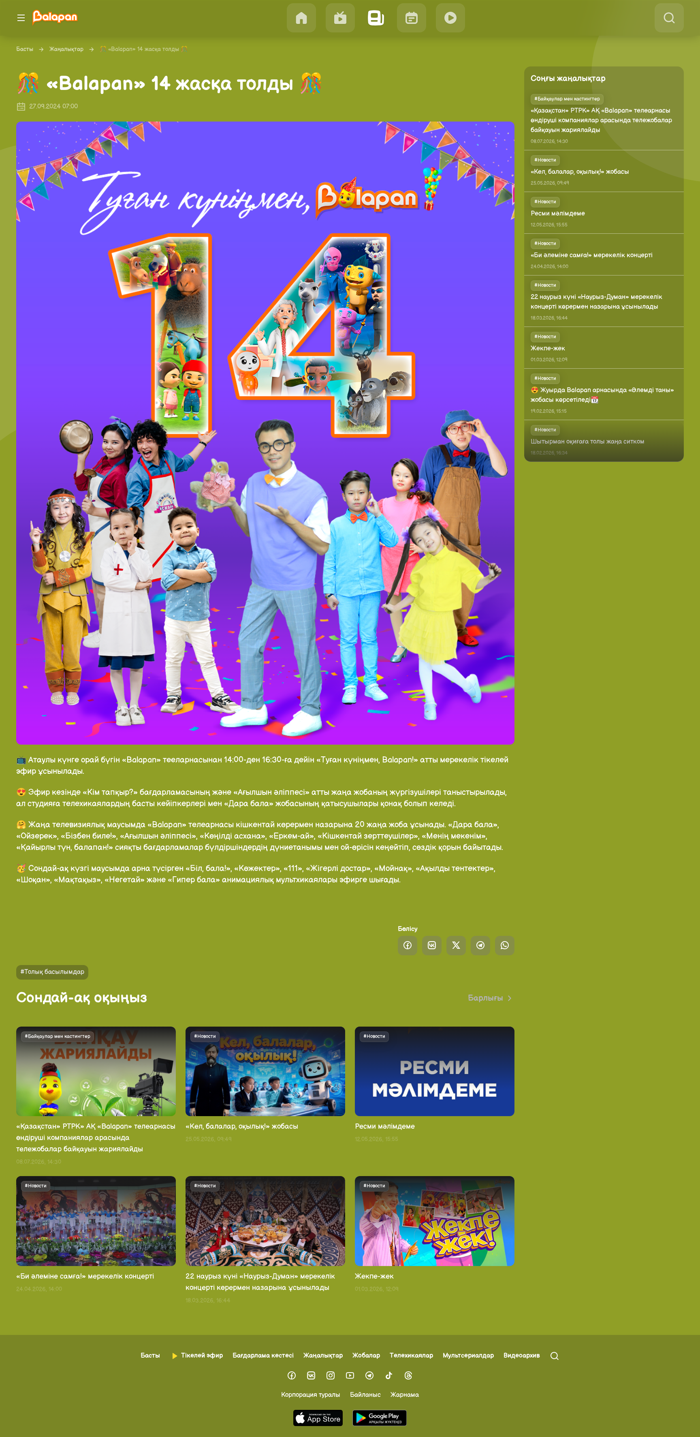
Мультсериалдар (468, 1356)
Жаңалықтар (66, 49)
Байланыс (365, 1395)
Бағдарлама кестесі (263, 1356)
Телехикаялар (411, 1356)
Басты (24, 49)
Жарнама (405, 1395)
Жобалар (366, 1356)
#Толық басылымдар (52, 972)
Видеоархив (522, 1356)
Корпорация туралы (310, 1395)
